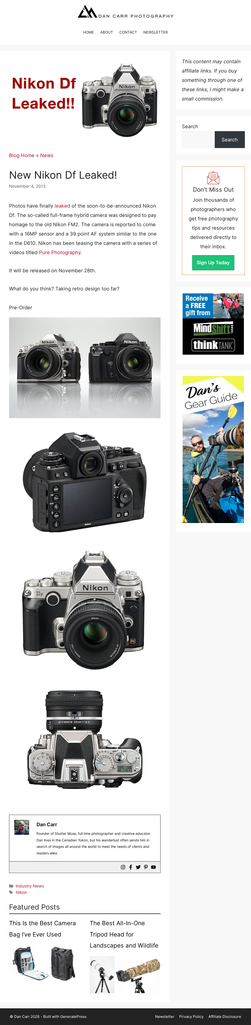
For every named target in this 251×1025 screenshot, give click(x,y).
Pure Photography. (60, 252)
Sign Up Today (213, 262)
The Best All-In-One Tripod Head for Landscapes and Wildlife (124, 934)
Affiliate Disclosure (224, 1016)
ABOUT (106, 32)
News (46, 155)
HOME (88, 32)
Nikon (21, 892)
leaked (62, 206)
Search (190, 126)
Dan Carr (47, 824)
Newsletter (164, 1016)
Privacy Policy (191, 1016)
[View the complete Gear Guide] (213, 449)
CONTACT (128, 32)
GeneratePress (73, 1016)
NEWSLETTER (155, 32)
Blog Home (22, 155)
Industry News (30, 886)
